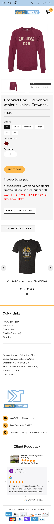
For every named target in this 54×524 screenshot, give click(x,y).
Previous (3, 268)
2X (15, 132)
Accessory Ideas (11, 370)
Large (39, 126)
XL (7, 132)
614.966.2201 (9, 3)
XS (7, 126)
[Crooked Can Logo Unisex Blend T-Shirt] (27, 256)
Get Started (8, 326)
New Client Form (11, 322)
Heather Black (27, 294)
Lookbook (8, 374)
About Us (7, 337)
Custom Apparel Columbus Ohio (19, 355)
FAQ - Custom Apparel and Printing (20, 367)
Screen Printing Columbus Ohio (18, 359)
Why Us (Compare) (12, 333)
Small (16, 126)
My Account (46, 3)
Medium (28, 126)
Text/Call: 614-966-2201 (21, 425)
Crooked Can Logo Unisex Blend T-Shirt (27, 281)
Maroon (6, 143)
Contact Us (8, 329)
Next (50, 268)
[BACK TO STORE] (19, 212)
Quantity (8, 149)
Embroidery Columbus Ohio (17, 363)
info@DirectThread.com (4, 3)
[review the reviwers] (10, 478)
